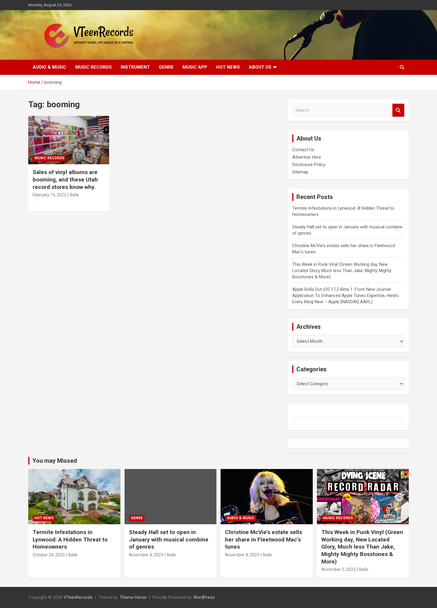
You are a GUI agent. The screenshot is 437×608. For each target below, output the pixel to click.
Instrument (135, 67)
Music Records (93, 67)
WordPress (204, 597)
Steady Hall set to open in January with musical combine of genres (168, 539)
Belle (74, 194)
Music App (195, 67)
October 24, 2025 (49, 554)
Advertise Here (306, 157)
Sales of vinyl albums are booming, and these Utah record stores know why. (65, 179)
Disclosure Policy (309, 164)
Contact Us (303, 149)
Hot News (228, 67)
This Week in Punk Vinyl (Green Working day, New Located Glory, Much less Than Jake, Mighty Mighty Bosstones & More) (342, 270)
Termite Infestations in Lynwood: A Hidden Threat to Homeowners (70, 539)
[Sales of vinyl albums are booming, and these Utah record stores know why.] (68, 140)
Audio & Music (49, 67)
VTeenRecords (78, 597)
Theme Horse (133, 597)
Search (398, 110)
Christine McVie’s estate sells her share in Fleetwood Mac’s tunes (263, 539)
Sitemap (300, 172)
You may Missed (54, 460)
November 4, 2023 (146, 554)
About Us (260, 67)
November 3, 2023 (338, 569)
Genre (166, 67)
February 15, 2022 (49, 194)
